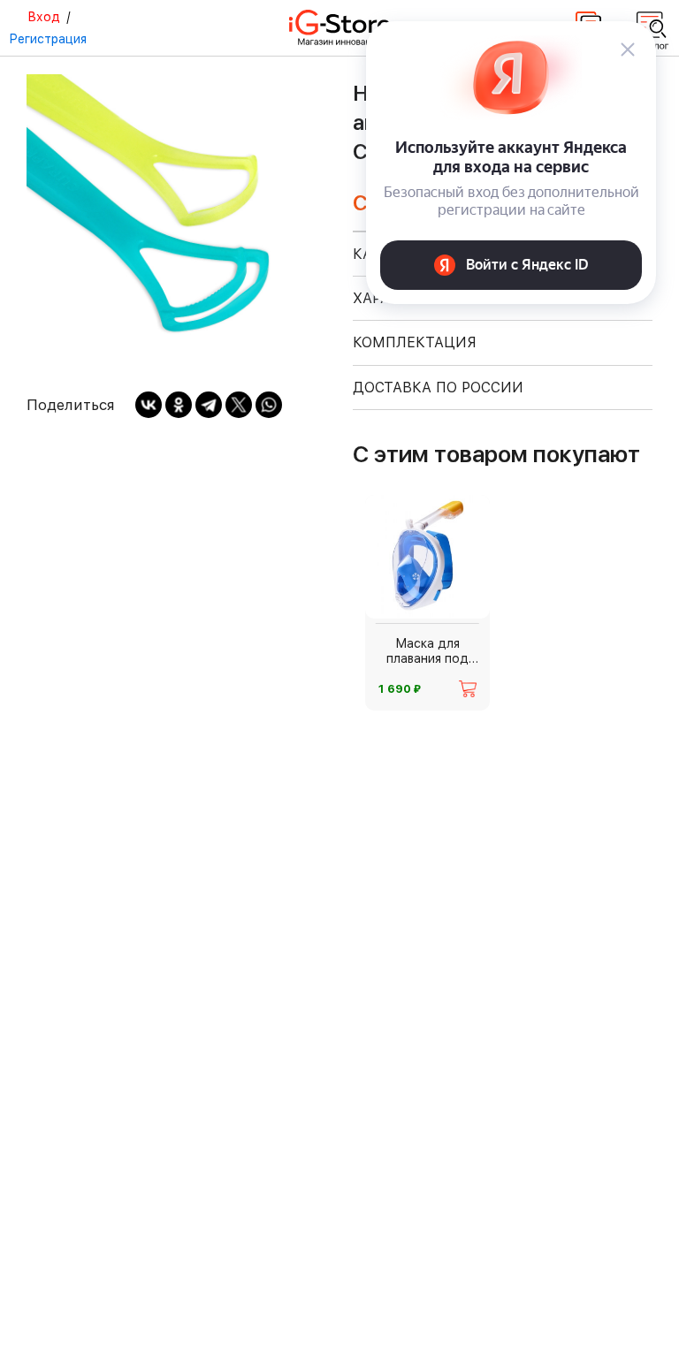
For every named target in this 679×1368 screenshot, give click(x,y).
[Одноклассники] (178, 404)
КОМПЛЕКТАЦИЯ (415, 342)
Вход (43, 17)
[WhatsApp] (269, 404)
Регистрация (48, 39)
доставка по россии (438, 387)
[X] (238, 404)
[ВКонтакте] (148, 404)
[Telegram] (208, 404)
